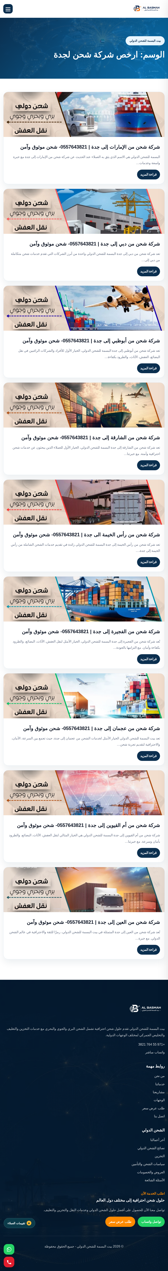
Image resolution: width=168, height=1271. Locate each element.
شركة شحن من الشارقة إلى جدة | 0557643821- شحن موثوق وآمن (90, 437)
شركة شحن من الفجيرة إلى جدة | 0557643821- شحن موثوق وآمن (91, 631)
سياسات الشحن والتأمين (148, 1164)
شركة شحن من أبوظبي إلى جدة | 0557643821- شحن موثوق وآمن (91, 340)
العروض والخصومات (151, 1172)
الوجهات (159, 1100)
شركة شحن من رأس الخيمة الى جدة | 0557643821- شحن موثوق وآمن (86, 534)
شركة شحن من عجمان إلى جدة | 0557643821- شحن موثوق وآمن (91, 728)
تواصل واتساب (151, 1221)
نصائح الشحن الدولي (151, 1148)
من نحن (159, 1076)
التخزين (160, 1156)
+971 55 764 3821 (151, 1044)
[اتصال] (9, 1262)
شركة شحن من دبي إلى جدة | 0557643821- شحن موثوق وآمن (95, 243)
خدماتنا (160, 1084)
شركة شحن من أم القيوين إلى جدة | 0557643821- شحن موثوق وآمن (88, 825)
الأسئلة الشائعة (155, 1180)
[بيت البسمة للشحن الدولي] (146, 9)
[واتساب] (9, 1249)
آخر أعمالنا (157, 1140)
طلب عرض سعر (153, 1108)
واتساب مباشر (155, 1052)
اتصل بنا (159, 1116)
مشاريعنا (159, 1092)
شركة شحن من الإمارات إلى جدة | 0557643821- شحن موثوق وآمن (90, 147)
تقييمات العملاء (16, 1223)
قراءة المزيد (148, 174)
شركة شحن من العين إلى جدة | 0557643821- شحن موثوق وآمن (93, 922)
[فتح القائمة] (8, 8)
